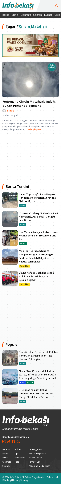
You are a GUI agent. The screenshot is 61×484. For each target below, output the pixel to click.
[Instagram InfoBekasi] (4, 441)
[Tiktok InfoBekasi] (9, 441)
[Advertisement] (30, 156)
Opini (17, 453)
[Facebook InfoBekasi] (13, 441)
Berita (5, 14)
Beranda (6, 449)
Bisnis (15, 14)
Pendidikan (20, 457)
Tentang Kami (35, 449)
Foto (17, 461)
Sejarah (37, 14)
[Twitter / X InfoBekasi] (18, 441)
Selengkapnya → (36, 129)
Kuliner (48, 14)
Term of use (34, 461)
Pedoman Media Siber (39, 465)
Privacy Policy (35, 457)
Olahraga (26, 14)
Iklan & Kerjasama (37, 453)
